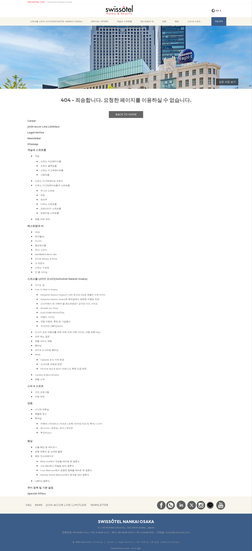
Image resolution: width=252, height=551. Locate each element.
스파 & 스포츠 (194, 21)
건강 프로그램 (42, 392)
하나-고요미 (41, 250)
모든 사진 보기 (227, 81)
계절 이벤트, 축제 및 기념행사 (55, 321)
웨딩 (177, 21)
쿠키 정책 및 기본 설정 (40, 487)
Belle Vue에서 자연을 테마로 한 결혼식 (60, 461)
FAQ (28, 505)
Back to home (126, 114)
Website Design (170, 542)
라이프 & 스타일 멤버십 (46, 350)
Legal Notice (35, 132)
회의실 (38, 418)
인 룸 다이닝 (41, 272)
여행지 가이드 (47, 317)
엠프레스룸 (40, 245)
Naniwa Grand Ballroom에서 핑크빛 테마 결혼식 (64, 475)
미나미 (38, 241)
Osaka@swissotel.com (177, 532)
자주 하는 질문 (42, 336)
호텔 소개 (40, 379)
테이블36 (39, 236)
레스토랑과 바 (147, 21)
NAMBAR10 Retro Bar (46, 254)
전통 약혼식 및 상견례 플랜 (48, 451)
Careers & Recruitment (47, 375)
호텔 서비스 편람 (43, 341)
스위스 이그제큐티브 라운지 (49, 181)
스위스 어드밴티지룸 (50, 161)
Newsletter (34, 138)
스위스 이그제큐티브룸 (51, 170)
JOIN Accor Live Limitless (43, 126)
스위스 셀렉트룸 (48, 166)
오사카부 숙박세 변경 (51, 364)
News (37, 354)
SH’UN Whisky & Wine (46, 258)
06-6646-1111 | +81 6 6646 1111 (91, 532)
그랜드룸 (44, 174)
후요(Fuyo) (45, 432)
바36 (37, 232)
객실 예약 (219, 21)
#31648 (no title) (49, 308)
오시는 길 (40, 285)
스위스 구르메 (42, 267)
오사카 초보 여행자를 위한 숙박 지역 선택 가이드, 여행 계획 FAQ (67, 332)
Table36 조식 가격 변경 (52, 359)
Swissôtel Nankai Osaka (59, 2)
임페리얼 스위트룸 (49, 213)
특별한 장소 (41, 414)
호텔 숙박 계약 (42, 219)
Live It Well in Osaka (46, 289)
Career (31, 120)
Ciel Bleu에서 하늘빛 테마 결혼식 (57, 466)
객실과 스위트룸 (124, 21)
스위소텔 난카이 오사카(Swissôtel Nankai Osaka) (56, 21)
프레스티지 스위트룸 (50, 208)
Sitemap (32, 144)
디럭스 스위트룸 (48, 204)
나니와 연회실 (42, 409)
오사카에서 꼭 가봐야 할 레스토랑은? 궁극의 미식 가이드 (69, 303)
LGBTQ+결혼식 (42, 481)
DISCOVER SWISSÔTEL (52, 312)
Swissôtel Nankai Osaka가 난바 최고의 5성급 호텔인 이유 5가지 (72, 295)
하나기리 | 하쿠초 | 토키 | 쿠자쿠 (56, 428)
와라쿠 (43, 199)
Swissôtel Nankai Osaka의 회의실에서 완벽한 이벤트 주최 (69, 299)
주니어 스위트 (47, 190)
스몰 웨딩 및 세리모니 (46, 447)
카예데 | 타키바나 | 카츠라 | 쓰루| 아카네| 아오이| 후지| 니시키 (71, 423)
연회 (164, 21)
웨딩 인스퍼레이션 (44, 456)
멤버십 (38, 345)
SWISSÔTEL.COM (36, 2)
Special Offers (99, 21)
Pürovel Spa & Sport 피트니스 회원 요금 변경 (63, 368)
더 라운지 (40, 263)
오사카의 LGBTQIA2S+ (51, 326)
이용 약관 (40, 396)
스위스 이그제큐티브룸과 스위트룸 (52, 185)
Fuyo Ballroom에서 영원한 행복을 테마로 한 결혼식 (66, 470)
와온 (42, 195)
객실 (37, 156)
